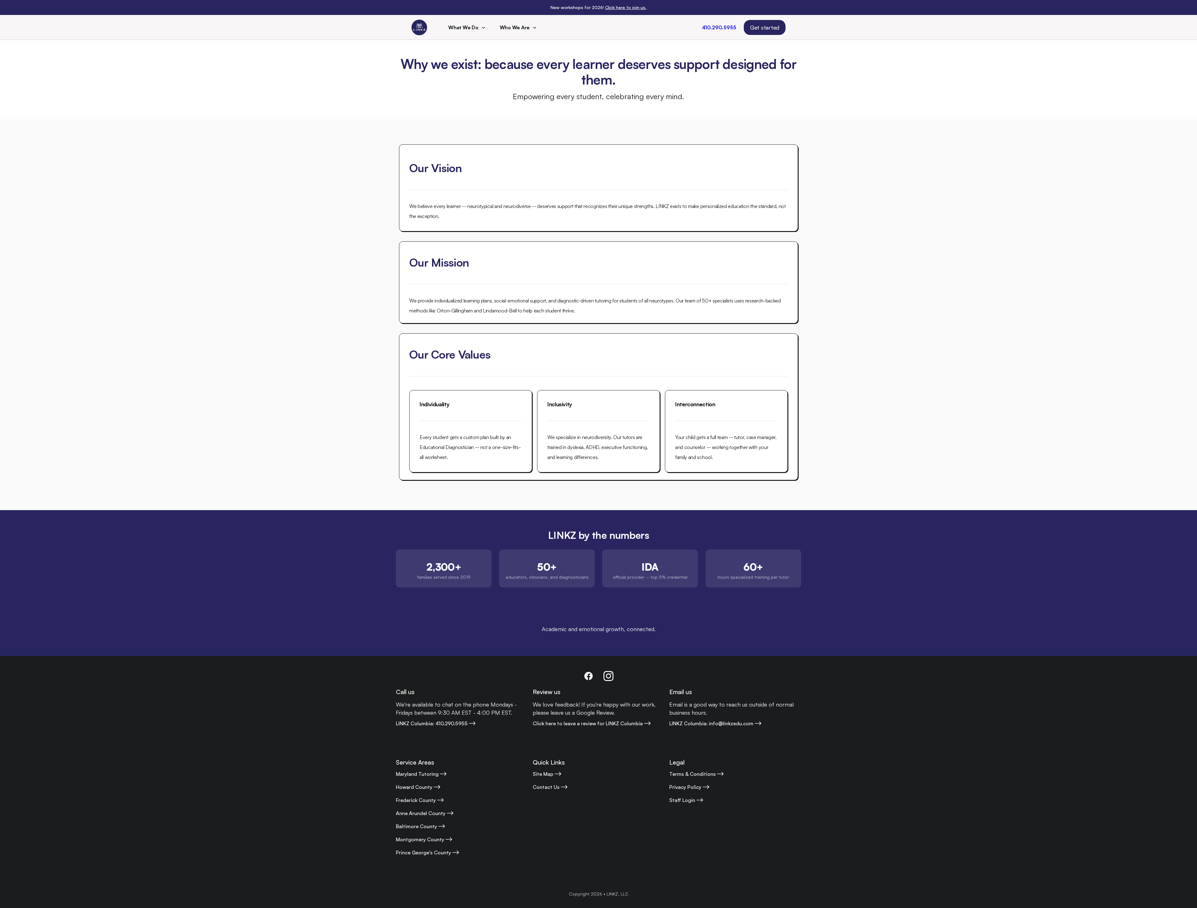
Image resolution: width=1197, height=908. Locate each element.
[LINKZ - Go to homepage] (419, 27)
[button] (467, 27)
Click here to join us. (626, 7)
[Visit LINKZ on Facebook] (589, 676)
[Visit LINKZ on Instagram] (608, 676)
